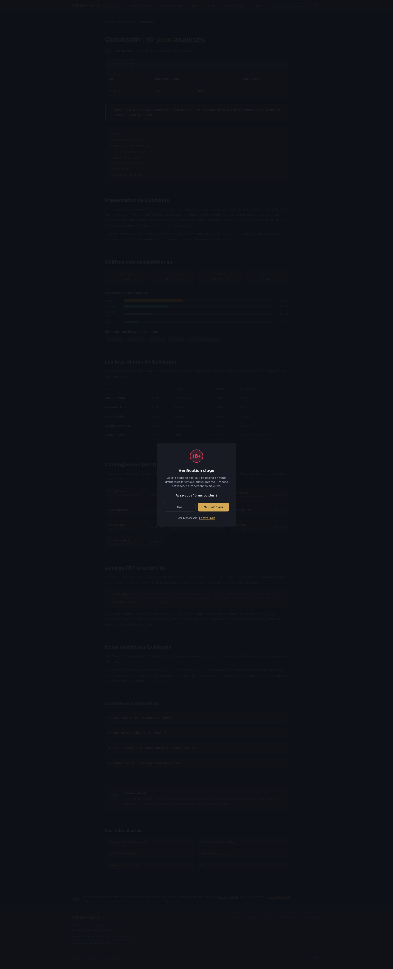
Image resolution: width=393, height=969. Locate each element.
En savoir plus (207, 518)
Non (180, 507)
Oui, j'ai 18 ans (213, 507)
